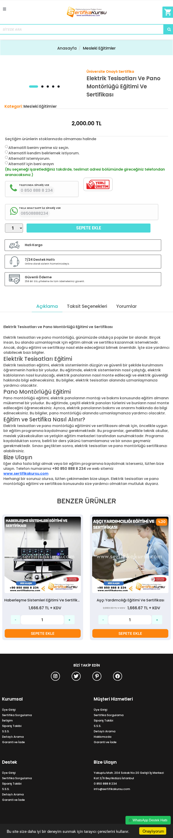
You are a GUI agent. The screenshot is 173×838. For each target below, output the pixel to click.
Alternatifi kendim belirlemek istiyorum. (44, 153)
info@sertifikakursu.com (112, 789)
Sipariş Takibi (11, 726)
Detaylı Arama (13, 737)
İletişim (7, 720)
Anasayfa (67, 48)
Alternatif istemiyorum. (29, 158)
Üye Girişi (9, 710)
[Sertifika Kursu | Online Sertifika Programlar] (86, 14)
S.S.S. (5, 731)
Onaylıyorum (153, 831)
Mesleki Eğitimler (99, 48)
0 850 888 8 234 (105, 783)
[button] (33, 86)
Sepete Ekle (88, 228)
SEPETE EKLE (43, 633)
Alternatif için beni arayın (31, 164)
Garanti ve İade (13, 742)
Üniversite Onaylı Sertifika (110, 71)
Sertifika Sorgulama (17, 715)
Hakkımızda (102, 737)
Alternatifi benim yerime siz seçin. (38, 147)
